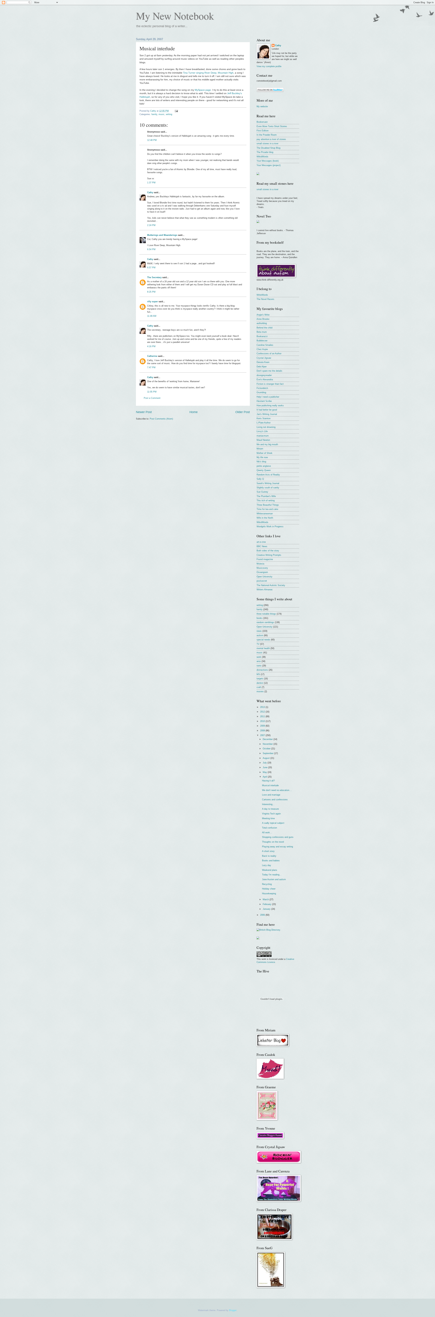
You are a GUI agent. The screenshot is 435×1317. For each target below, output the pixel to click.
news (259, 631)
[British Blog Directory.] (269, 930)
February (267, 904)
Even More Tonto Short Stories (272, 126)
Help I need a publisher (268, 397)
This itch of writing (266, 500)
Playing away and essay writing (277, 846)
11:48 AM (151, 316)
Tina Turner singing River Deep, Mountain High (208, 73)
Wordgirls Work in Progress (270, 526)
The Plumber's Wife (266, 496)
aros (259, 661)
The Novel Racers (265, 299)
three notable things (266, 614)
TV (258, 644)
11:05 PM (151, 391)
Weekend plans (269, 870)
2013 (263, 707)
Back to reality (269, 856)
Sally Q (260, 479)
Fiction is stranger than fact (270, 384)
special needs (263, 639)
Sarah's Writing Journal (268, 483)
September (268, 753)
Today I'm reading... (271, 874)
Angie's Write (263, 314)
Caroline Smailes (265, 345)
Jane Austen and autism (274, 879)
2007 (263, 735)
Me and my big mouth (267, 444)
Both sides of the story (268, 550)
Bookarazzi (262, 336)
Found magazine (265, 559)
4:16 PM (151, 346)
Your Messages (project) (269, 165)
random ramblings (265, 622)
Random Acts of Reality (268, 474)
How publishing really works (270, 405)
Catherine (152, 356)
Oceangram (262, 572)
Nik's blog (261, 461)
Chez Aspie (262, 349)
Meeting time (268, 818)
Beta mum (262, 332)
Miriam (260, 448)
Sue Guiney (262, 492)
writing (169, 114)
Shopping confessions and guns (277, 837)
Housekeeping (269, 893)
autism (260, 635)
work (259, 657)
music (161, 114)
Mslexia (260, 563)
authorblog (262, 323)
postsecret (262, 581)
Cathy (150, 192)
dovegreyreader (264, 375)
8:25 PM (151, 292)
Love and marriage (271, 794)
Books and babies (271, 860)
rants (259, 665)
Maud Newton (263, 440)
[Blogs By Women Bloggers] (258, 938)
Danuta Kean (263, 362)
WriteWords (262, 295)
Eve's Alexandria (265, 379)
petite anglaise (264, 466)
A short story (268, 851)
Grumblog (261, 392)
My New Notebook (175, 15)
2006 (263, 915)
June (265, 767)
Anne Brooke (263, 319)
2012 (263, 711)
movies (260, 691)
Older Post (242, 412)
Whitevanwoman (265, 513)
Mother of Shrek (264, 453)
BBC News (262, 546)
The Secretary (154, 277)
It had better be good (267, 409)
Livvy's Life (262, 431)
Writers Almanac (265, 589)
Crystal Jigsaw (264, 358)
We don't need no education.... (277, 790)
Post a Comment (152, 398)
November (268, 744)
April (265, 776)
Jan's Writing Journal (267, 414)
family (154, 114)
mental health (263, 648)
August (266, 758)
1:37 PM (151, 182)
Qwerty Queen (264, 470)
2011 (263, 716)
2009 (263, 726)
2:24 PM (151, 225)
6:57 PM (151, 267)
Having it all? (268, 780)
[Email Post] (176, 111)
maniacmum (263, 435)
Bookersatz (262, 122)
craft (259, 687)
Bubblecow (262, 340)
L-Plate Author (264, 422)
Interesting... (268, 804)
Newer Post (144, 412)
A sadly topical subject (273, 823)
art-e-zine (261, 542)
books (260, 618)
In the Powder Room (267, 135)
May (265, 772)
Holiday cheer (268, 888)
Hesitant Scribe (264, 401)
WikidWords (262, 156)
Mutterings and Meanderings (162, 235)
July (265, 762)
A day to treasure (270, 809)
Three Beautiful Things (268, 505)
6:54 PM (151, 249)
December (268, 739)
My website (262, 106)
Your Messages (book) (268, 161)
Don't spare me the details (269, 371)
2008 (263, 730)
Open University (264, 576)
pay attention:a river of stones (271, 139)
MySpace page (203, 90)
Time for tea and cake (267, 509)
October (267, 748)
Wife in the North (265, 518)
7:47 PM (151, 367)
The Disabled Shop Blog (268, 148)
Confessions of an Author (269, 353)
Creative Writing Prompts (269, 555)
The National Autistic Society (271, 585)
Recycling (267, 884)
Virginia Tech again (271, 813)
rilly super (152, 301)
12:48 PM (152, 140)
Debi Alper (262, 366)
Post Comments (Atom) (161, 418)
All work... (267, 832)
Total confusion (269, 827)
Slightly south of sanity (268, 487)
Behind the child (264, 327)
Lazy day (266, 865)
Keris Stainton (264, 418)
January (267, 909)
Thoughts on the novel (273, 842)
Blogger (232, 1310)
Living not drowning (266, 427)
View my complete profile (269, 66)
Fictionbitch (262, 388)
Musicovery (262, 568)
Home (193, 412)
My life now (262, 457)
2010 (263, 721)
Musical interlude (270, 785)
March (266, 899)
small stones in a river (267, 143)
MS (258, 674)
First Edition (262, 130)
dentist (260, 683)
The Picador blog (265, 152)
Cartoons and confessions (275, 799)
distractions (262, 670)
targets (260, 678)
